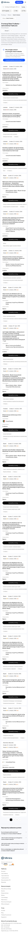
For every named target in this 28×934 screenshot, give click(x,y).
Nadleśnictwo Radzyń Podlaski (14, 85)
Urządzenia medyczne (8, 735)
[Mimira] (5, 2)
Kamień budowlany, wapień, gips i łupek (11, 509)
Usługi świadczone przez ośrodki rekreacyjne (13, 280)
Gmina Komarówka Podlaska (13, 121)
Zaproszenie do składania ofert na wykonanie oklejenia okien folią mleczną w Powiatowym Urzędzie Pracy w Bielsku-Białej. (13, 296)
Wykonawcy (4, 899)
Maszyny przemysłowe (8, 359)
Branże (3, 891)
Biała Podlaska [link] (16, 15)
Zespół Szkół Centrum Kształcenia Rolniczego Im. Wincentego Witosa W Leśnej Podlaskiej (15, 229)
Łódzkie (5, 250)
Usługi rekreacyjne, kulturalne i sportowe (12, 277)
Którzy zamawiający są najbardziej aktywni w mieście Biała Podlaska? (12, 849)
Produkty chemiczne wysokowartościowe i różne (13, 628)
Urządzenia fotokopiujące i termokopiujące (12, 700)
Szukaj (23, 7)
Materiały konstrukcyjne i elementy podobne (13, 666)
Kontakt (3, 910)
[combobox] (12, 7)
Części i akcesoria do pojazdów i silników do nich (13, 469)
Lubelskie (5, 66)
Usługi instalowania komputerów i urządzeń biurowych (15, 168)
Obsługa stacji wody (7, 136)
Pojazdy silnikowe (7, 471)
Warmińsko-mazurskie (8, 742)
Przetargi (3, 15)
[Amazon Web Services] (4, 864)
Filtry (24, 10)
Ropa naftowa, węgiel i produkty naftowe (12, 245)
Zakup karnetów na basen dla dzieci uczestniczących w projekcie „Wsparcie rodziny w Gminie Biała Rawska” (13, 258)
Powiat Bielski (9, 421)
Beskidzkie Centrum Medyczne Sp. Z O (15, 687)
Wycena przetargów (6, 901)
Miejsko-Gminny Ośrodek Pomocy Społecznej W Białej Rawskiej (15, 264)
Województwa (4, 893)
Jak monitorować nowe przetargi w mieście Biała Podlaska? (12, 844)
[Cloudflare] (11, 864)
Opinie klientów (5, 875)
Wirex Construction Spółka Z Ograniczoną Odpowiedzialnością (15, 346)
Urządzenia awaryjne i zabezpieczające (11, 546)
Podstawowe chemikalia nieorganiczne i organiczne (14, 812)
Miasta (9, 15)
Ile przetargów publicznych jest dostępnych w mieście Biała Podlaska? (11, 832)
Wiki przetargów (5, 904)
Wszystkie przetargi (6, 888)
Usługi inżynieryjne (7, 434)
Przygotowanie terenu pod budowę (10, 506)
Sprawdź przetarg (13, 94)
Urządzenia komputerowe (8, 703)
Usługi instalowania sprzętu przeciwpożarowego (13, 549)
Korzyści (3, 871)
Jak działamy (4, 873)
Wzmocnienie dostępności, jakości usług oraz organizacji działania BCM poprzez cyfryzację (13, 681)
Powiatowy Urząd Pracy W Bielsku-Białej (15, 303)
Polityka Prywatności (6, 915)
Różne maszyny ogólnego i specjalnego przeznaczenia (15, 361)
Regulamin (4, 917)
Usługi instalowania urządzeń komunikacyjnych (13, 401)
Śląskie (4, 175)
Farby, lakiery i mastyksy (8, 399)
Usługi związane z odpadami (9, 668)
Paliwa (4, 243)
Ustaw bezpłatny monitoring (13, 60)
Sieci (4, 170)
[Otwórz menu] (25, 2)
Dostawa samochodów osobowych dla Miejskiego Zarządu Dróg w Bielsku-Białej (13, 450)
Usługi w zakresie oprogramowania (10, 737)
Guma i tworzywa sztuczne (9, 316)
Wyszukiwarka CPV (6, 880)
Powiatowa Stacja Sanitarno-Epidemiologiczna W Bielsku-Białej (15, 799)
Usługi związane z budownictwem (10, 97)
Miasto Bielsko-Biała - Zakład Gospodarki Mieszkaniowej (13, 386)
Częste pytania (5, 878)
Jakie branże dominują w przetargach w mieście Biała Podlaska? (11, 838)
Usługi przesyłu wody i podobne (10, 134)
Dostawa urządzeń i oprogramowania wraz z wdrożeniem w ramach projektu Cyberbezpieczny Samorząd (13, 149)
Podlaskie (5, 408)
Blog (2, 912)
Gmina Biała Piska (10, 762)
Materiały (3, 882)
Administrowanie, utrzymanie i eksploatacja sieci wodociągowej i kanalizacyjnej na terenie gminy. (11, 115)
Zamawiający (4, 897)
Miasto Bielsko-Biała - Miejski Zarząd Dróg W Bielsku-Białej (16, 191)
